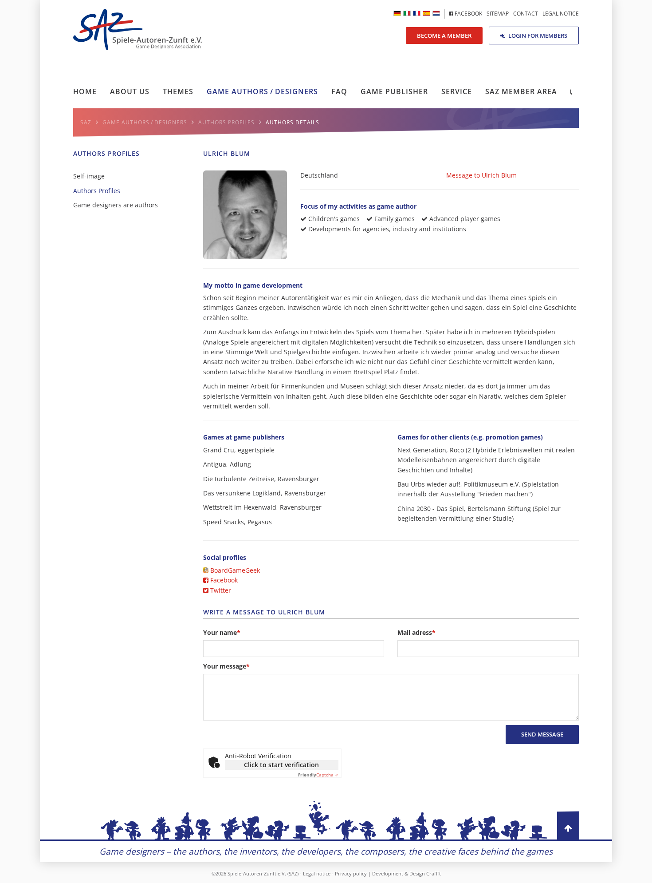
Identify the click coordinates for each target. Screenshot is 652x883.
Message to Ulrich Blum (481, 175)
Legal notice (316, 873)
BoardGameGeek (234, 570)
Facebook (223, 580)
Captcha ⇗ (318, 775)
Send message (542, 734)
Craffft (433, 873)
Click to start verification (281, 764)
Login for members (537, 36)
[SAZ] (416, 13)
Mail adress (416, 633)
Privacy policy (351, 873)
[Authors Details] (407, 13)
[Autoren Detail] (397, 13)
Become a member (444, 36)
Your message (226, 666)
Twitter (219, 590)
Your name (221, 633)
